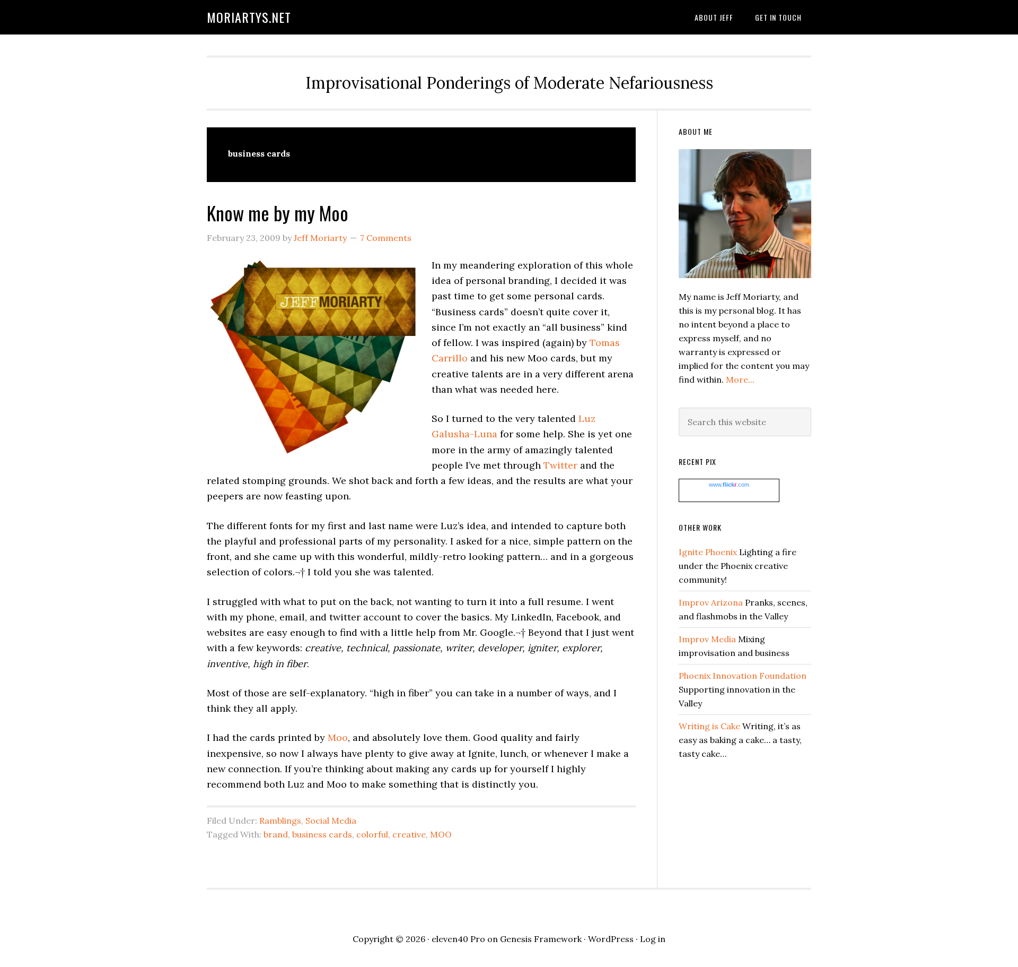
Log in (652, 939)
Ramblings (280, 820)
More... (740, 379)
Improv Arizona (711, 602)
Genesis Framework (541, 939)
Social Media (330, 820)
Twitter (560, 465)
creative (409, 834)
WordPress (611, 939)
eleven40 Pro (458, 939)
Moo (338, 737)
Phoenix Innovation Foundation (742, 675)
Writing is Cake (709, 726)
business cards (322, 834)
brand (276, 834)
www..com (729, 484)
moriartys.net (249, 17)
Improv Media (707, 639)
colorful (372, 834)
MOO (441, 834)
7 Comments (385, 237)
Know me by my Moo (277, 212)
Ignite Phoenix (708, 552)
